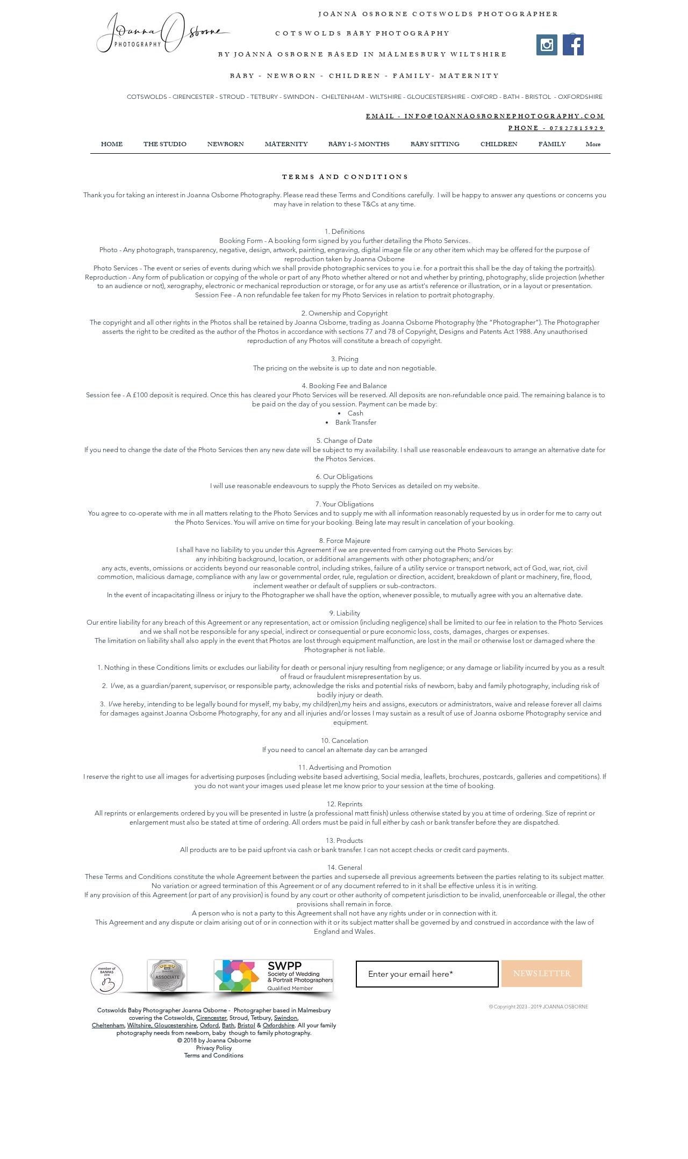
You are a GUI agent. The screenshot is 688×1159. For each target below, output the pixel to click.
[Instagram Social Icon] (546, 44)
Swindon (285, 1017)
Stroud (239, 1017)
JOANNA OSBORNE (365, 15)
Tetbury (261, 1017)
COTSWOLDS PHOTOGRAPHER (485, 15)
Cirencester (211, 1017)
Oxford (209, 1025)
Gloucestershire (175, 1025)
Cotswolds (178, 1017)
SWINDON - (300, 96)
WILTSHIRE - (388, 96)
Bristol (246, 1025)
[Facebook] (573, 44)
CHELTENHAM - (344, 96)
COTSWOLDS (309, 34)
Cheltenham (108, 1025)
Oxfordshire (279, 1025)
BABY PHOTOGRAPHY (398, 34)
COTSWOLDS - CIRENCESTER (171, 96)
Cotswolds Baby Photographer (139, 1010)
